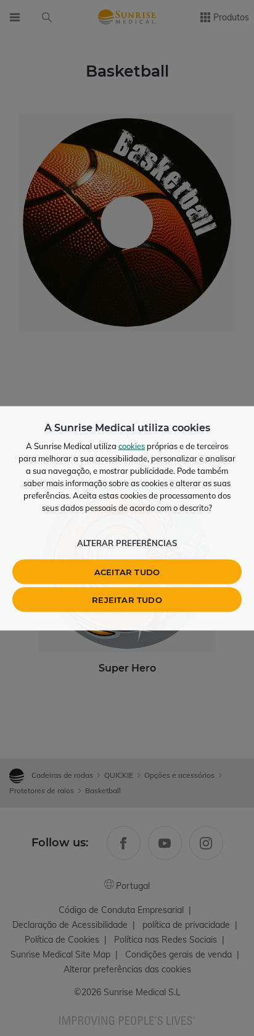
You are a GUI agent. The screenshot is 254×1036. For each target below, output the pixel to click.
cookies (131, 445)
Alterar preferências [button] (127, 542)
